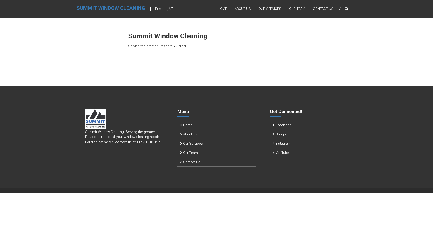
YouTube (282, 153)
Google (281, 134)
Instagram (283, 144)
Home (222, 9)
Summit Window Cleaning (111, 8)
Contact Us (323, 9)
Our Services (270, 9)
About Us (243, 9)
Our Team (297, 9)
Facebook (283, 125)
